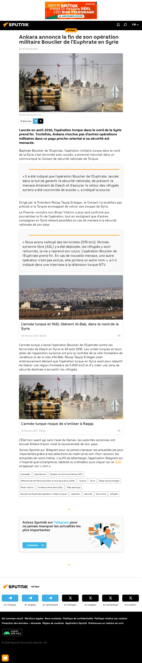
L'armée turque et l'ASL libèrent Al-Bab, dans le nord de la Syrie (70, 326)
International (40, 474)
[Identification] (118, 24)
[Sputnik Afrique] (17, 27)
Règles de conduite (53, 623)
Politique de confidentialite (78, 618)
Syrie (92, 480)
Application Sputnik (76, 623)
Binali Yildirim (27, 487)
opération (75, 494)
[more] (119, 335)
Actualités (25, 474)
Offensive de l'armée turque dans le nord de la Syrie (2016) (48, 480)
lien (118, 462)
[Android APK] (12, 633)
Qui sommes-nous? (12, 618)
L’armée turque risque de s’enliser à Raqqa (57, 423)
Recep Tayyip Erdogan (109, 480)
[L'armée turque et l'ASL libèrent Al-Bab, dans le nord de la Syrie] (71, 297)
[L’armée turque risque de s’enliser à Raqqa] (71, 397)
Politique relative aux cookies (111, 618)
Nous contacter (53, 618)
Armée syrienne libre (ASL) (50, 487)
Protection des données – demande (21, 623)
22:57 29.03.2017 (28, 48)
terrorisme (101, 494)
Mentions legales (34, 618)
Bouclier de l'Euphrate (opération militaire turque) (44, 494)
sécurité (88, 494)
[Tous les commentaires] (5, 657)
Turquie (82, 480)
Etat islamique (73, 487)
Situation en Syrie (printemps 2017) (66, 474)
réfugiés (114, 494)
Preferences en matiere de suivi (106, 623)
